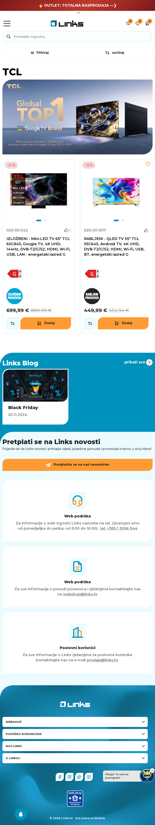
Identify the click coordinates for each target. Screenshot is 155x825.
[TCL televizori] (77, 117)
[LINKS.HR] (20, 814)
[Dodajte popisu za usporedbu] (12, 323)
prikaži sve (135, 362)
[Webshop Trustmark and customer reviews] (75, 799)
